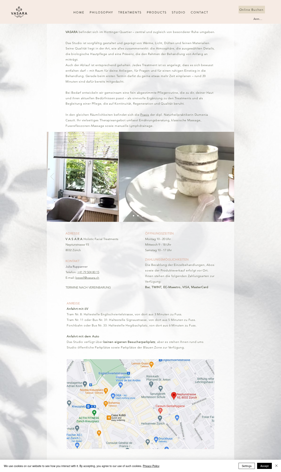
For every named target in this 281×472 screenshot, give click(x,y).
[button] (156, 12)
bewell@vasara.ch (87, 277)
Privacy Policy (151, 466)
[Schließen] (276, 466)
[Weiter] (229, 176)
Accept (264, 466)
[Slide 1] (133, 215)
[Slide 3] (138, 215)
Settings (247, 466)
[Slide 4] (147, 215)
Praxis (144, 114)
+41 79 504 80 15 (88, 272)
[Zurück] (52, 176)
